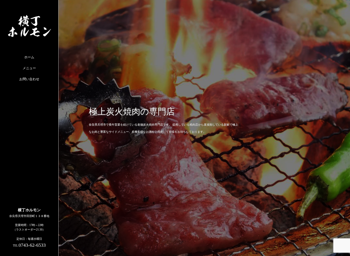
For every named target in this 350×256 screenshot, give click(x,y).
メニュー (29, 68)
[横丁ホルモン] (29, 36)
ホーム (29, 57)
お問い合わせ (29, 79)
